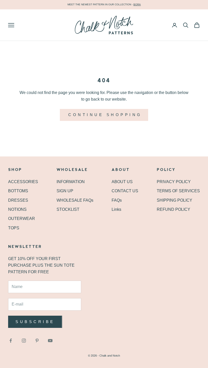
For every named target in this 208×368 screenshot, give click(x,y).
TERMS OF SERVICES (178, 191)
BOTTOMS (18, 191)
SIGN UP (65, 191)
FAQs (117, 200)
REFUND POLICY (173, 209)
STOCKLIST (68, 209)
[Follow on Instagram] (23, 340)
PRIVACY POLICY (174, 182)
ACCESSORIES (23, 182)
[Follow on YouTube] (50, 340)
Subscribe (35, 321)
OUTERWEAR (21, 218)
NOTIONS (17, 209)
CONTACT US (125, 191)
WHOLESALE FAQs (75, 200)
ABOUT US (122, 182)
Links (116, 209)
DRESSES (18, 200)
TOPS (13, 228)
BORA (137, 4)
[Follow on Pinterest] (37, 340)
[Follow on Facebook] (10, 340)
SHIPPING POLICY (174, 200)
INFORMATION (71, 182)
